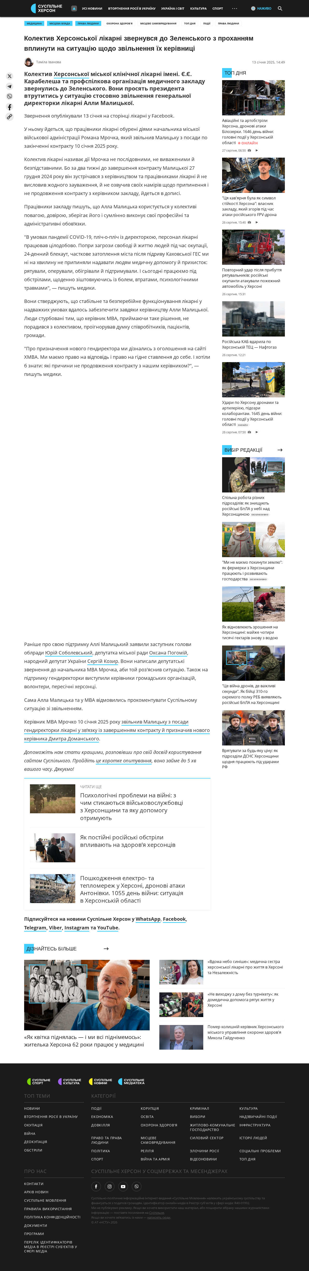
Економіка (102, 1116)
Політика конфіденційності (52, 1217)
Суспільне (156, 1212)
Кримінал (199, 1108)
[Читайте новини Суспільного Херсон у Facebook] (96, 1186)
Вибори (197, 1116)
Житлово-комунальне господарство (212, 1127)
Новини (32, 1108)
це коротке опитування (124, 760)
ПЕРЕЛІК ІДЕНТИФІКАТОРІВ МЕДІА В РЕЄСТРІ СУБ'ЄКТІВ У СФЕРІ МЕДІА (50, 1246)
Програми (34, 1233)
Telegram (35, 927)
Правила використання (48, 1209)
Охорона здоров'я (119, 23)
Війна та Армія (155, 1159)
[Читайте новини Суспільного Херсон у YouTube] (123, 1186)
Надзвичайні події (258, 1116)
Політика (100, 1151)
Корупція (150, 1108)
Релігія (147, 1151)
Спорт (217, 8)
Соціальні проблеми (260, 1151)
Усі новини (92, 8)
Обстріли (33, 1150)
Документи (35, 1225)
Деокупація (35, 1141)
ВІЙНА (29, 1133)
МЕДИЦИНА (34, 23)
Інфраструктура (255, 1125)
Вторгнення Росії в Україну (131, 8)
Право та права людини (106, 1140)
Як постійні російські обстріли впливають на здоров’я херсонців (128, 841)
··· (235, 8)
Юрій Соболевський (68, 652)
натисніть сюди (158, 1217)
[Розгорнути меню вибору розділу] (74, 8)
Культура (198, 8)
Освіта (147, 1116)
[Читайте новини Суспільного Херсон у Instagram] (109, 1186)
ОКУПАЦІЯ (33, 1125)
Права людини (228, 23)
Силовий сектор (207, 1138)
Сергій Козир (102, 661)
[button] (9, 76)
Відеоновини (203, 1159)
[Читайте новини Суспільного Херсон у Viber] (136, 1186)
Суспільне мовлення (45, 1200)
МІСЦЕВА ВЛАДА (59, 23)
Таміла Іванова (48, 62)
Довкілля (100, 1125)
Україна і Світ (172, 8)
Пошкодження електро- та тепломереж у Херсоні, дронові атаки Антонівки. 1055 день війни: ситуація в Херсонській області (132, 889)
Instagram (76, 927)
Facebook (174, 919)
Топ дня (190, 23)
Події (206, 23)
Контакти (34, 1183)
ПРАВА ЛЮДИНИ (88, 23)
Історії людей (253, 1138)
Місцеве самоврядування (158, 23)
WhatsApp (148, 919)
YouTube (107, 927)
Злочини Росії (204, 1151)
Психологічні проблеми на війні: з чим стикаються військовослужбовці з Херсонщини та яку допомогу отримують (131, 806)
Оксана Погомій (168, 652)
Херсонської (71, 74)
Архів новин (36, 1192)
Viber (55, 927)
